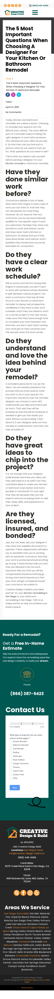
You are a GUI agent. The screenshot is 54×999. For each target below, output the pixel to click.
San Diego (29, 850)
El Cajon (32, 927)
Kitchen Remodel (19, 741)
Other (14, 778)
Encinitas (35, 955)
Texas (40, 850)
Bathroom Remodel (20, 745)
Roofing (15, 752)
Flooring (15, 767)
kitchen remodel (15, 163)
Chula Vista (20, 927)
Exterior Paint (18, 775)
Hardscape (17, 756)
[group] (27, 725)
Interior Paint (17, 771)
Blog (8, 78)
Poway (42, 927)
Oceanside (22, 955)
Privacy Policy (27, 988)
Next (15, 787)
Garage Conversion (20, 763)
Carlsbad (24, 941)
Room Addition (18, 760)
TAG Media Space (30, 980)
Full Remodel (18, 749)
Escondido (23, 913)
